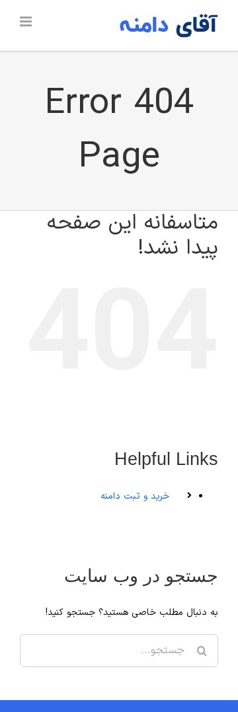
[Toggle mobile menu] (27, 21)
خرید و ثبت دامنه (134, 496)
